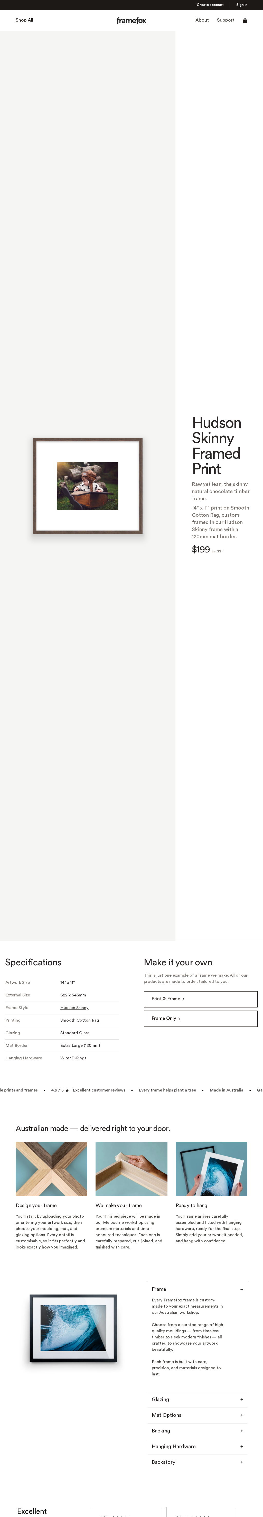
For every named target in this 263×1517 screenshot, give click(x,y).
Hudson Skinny (74, 1008)
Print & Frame (166, 999)
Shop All (24, 20)
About (202, 20)
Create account (210, 5)
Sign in (241, 5)
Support (225, 20)
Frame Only (164, 1018)
